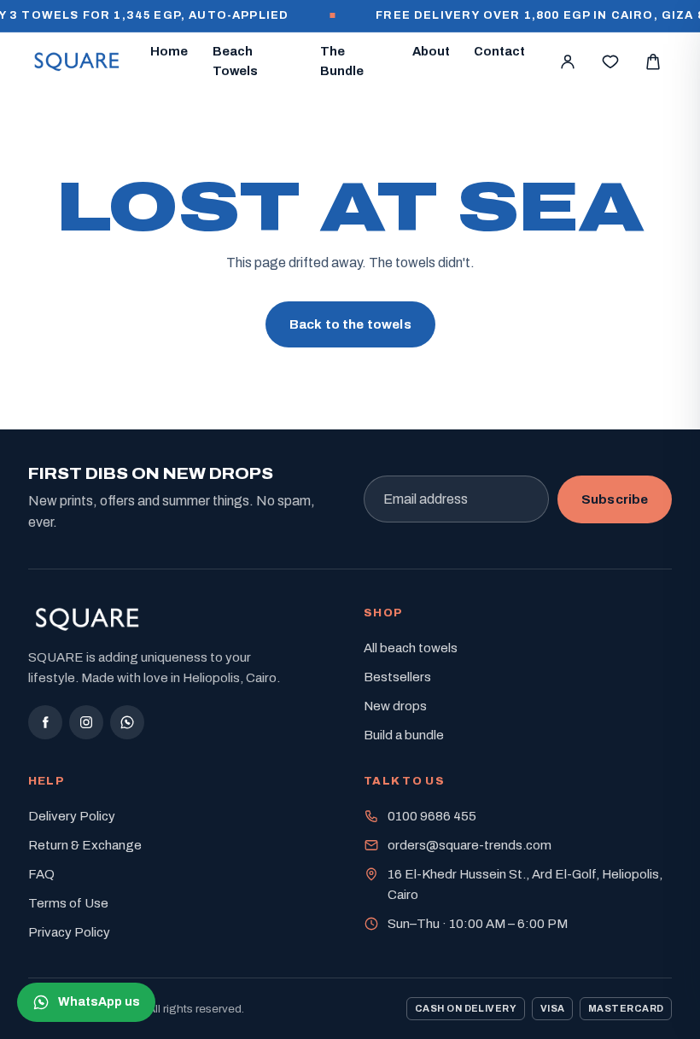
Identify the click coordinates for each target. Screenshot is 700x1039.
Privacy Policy (69, 932)
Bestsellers (397, 677)
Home (169, 51)
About (431, 51)
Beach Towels (235, 61)
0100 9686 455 (432, 816)
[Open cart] (653, 61)
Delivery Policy (71, 816)
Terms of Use (68, 903)
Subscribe (614, 498)
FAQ (41, 874)
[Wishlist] (610, 61)
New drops (395, 706)
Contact (499, 51)
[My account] (567, 61)
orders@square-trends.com (469, 845)
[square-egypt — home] (77, 61)
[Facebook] (45, 722)
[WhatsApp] (127, 722)
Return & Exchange (85, 845)
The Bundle (342, 61)
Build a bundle (404, 735)
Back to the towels (350, 324)
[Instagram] (86, 722)
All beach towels (411, 648)
